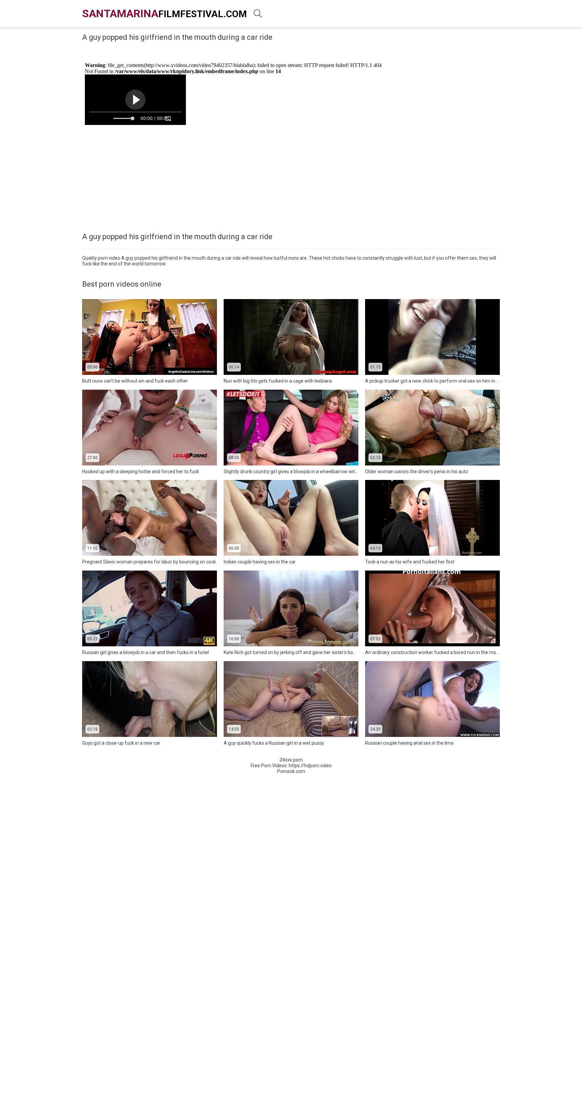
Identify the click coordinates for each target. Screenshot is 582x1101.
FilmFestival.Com (164, 13)
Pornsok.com (291, 771)
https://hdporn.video (310, 765)
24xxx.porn (291, 760)
